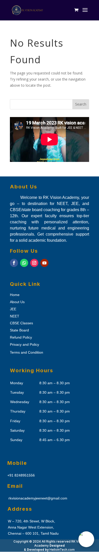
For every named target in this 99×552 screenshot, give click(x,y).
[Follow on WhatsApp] (24, 263)
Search (80, 104)
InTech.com (62, 549)
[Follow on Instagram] (34, 263)
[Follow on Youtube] (44, 263)
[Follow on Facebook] (14, 263)
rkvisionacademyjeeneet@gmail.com (37, 498)
